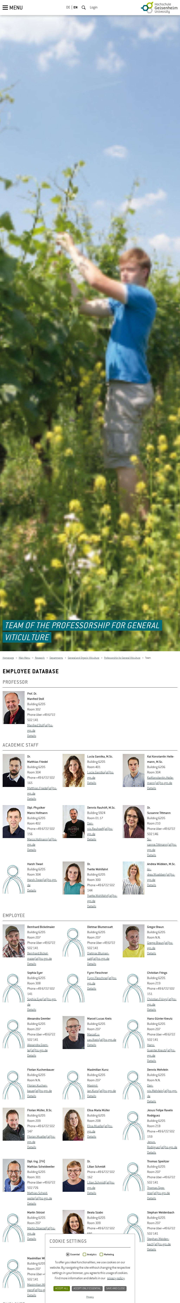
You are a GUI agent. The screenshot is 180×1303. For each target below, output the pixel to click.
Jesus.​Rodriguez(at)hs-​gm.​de (162, 1145)
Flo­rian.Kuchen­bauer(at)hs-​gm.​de (39, 1088)
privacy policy (116, 1278)
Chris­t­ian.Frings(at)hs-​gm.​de (161, 1002)
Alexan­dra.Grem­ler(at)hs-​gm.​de (37, 1048)
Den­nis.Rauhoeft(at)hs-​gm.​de (100, 829)
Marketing (109, 1254)
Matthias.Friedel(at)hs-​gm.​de (42, 791)
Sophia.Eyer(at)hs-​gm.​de (42, 1002)
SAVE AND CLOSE (115, 1288)
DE (68, 8)
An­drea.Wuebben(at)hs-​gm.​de (161, 875)
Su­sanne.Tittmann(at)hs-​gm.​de (162, 845)
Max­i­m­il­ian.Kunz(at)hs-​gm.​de (101, 1088)
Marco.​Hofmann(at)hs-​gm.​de (42, 842)
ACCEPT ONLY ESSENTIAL (87, 1288)
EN (75, 8)
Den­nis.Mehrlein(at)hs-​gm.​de (162, 1091)
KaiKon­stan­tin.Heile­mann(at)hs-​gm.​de (160, 780)
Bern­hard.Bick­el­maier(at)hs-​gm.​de (39, 956)
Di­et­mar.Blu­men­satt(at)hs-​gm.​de (98, 956)
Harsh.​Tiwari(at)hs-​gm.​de (42, 883)
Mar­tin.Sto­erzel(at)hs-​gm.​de (41, 1231)
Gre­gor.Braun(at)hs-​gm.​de (160, 946)
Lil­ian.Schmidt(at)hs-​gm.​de (101, 1185)
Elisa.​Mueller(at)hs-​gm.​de (100, 1129)
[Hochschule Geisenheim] (159, 7)
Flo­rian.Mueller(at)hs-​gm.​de (41, 1139)
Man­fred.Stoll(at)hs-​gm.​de (40, 728)
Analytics (92, 1254)
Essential (75, 1254)
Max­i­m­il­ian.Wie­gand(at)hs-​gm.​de (39, 1287)
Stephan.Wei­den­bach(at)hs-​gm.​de (159, 1242)
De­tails (31, 736)
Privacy (90, 1297)
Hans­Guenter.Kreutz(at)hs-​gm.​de (161, 1051)
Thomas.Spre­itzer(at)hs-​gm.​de (158, 1191)
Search (83, 7)
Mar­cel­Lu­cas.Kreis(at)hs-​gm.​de (101, 1037)
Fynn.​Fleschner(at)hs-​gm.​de (102, 981)
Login (94, 8)
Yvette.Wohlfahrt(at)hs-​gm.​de (102, 898)
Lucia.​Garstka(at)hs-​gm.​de (100, 775)
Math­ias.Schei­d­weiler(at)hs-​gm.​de (39, 1196)
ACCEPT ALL (61, 1288)
